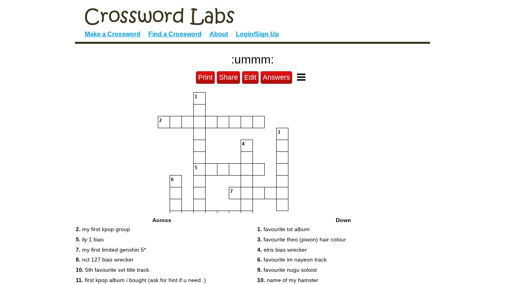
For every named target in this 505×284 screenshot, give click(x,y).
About (218, 34)
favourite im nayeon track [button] (292, 259)
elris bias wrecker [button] (282, 250)
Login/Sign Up (257, 34)
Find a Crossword (175, 34)
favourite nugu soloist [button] (287, 270)
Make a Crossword (112, 34)
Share (228, 77)
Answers (276, 77)
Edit (250, 77)
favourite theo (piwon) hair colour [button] (301, 239)
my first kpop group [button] (103, 229)
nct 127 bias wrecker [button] (105, 259)
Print (205, 77)
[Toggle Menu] (301, 77)
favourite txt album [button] (283, 229)
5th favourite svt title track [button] (112, 270)
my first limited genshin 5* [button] (111, 250)
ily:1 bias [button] (90, 239)
